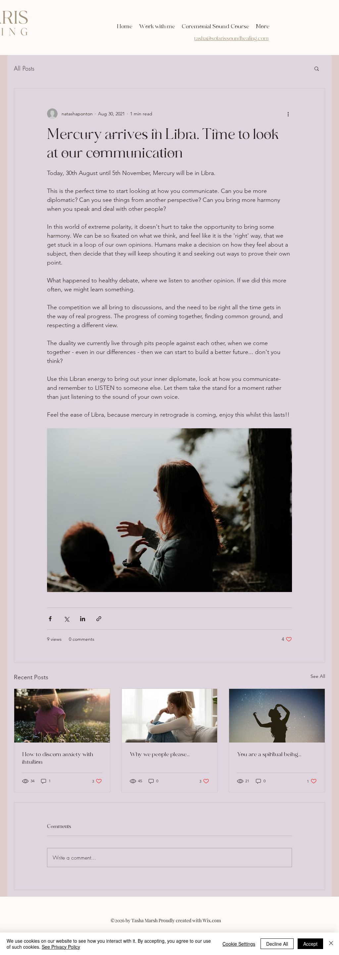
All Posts (24, 68)
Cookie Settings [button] (238, 943)
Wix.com (212, 920)
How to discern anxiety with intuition (57, 758)
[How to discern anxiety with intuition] (62, 716)
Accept (310, 943)
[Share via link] (99, 619)
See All (318, 676)
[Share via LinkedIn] (82, 619)
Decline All (277, 943)
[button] (317, 68)
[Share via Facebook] (50, 619)
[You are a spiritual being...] (277, 716)
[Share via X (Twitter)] (66, 619)
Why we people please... (160, 754)
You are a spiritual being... (269, 754)
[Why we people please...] (170, 716)
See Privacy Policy (61, 946)
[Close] (331, 944)
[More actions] (288, 114)
